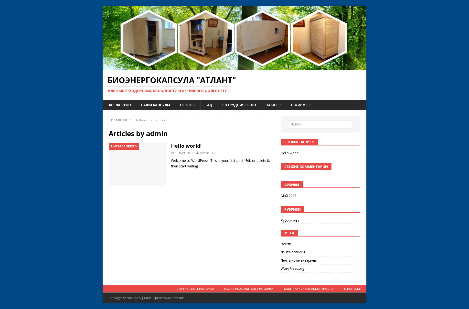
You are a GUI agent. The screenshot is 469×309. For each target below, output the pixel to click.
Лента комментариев (298, 260)
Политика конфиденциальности (308, 288)
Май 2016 (289, 195)
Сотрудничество (239, 105)
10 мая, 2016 (184, 153)
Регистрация (352, 288)
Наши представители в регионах (248, 288)
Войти (286, 244)
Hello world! (186, 146)
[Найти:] (320, 124)
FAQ (208, 105)
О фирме (299, 105)
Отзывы (187, 105)
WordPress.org (292, 268)
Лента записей (293, 252)
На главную (119, 105)
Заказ (271, 105)
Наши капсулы (155, 105)
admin (204, 153)
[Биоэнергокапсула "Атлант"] (234, 67)
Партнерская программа (195, 288)
